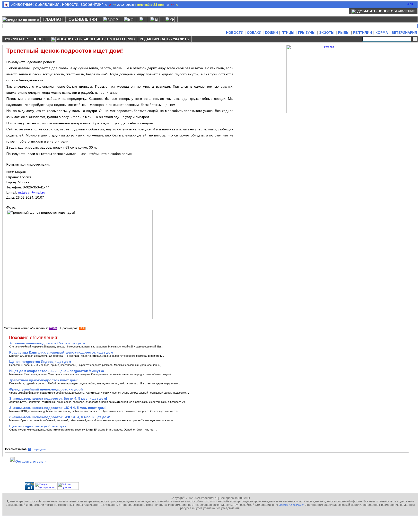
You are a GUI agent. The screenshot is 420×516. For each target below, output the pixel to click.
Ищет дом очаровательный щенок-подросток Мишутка (56, 371)
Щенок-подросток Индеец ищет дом (40, 362)
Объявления (83, 19)
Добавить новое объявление (386, 11)
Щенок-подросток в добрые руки (38, 426)
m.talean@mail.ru (31, 192)
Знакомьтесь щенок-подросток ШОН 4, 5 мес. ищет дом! (57, 408)
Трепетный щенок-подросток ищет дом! (43, 380)
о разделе (40, 449)
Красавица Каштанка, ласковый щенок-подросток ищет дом (61, 352)
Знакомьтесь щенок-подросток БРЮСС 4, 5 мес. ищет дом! (59, 417)
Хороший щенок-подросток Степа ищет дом (47, 343)
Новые (39, 39)
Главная (53, 19)
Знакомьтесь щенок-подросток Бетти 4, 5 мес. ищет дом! (58, 398)
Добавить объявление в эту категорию (96, 39)
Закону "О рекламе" (291, 504)
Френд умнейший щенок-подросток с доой (46, 389)
